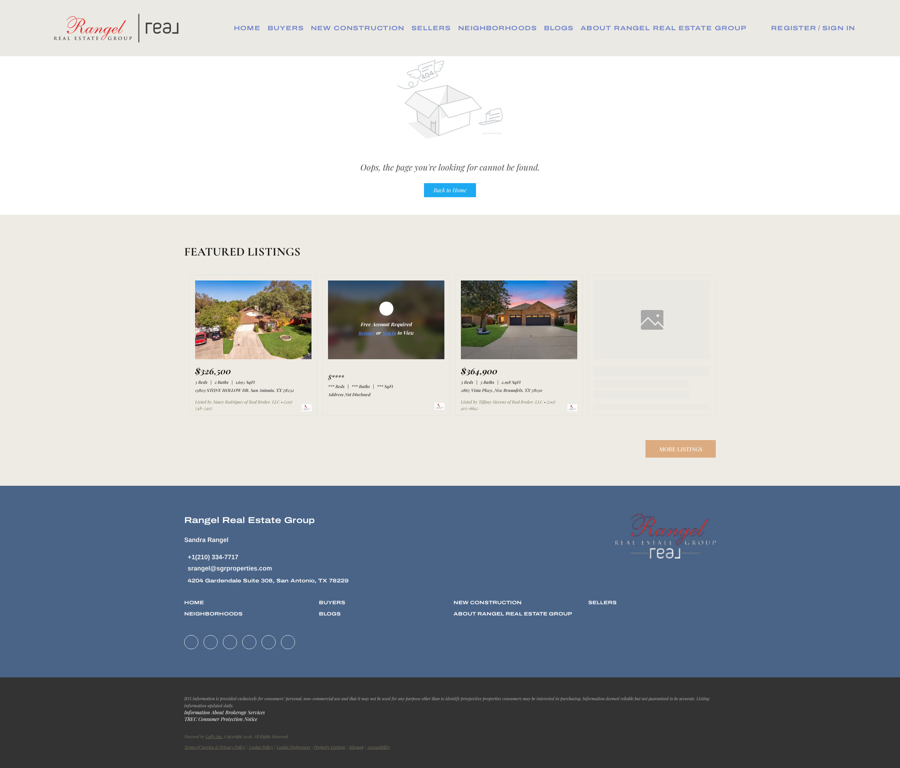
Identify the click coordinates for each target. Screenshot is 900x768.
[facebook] (191, 642)
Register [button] (793, 28)
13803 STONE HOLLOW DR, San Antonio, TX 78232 (244, 390)
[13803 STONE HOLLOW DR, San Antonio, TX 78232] (253, 357)
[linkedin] (211, 642)
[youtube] (269, 642)
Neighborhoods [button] (497, 28)
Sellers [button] (431, 28)
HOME (247, 28)
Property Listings (329, 747)
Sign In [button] (838, 28)
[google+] (288, 642)
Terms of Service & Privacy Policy (214, 747)
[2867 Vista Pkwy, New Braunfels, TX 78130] (519, 357)
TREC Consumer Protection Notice (220, 719)
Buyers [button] (286, 28)
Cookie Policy (261, 747)
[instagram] (249, 642)
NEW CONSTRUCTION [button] (357, 28)
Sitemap (356, 747)
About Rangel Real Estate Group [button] (663, 28)
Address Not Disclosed (349, 394)
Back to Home (450, 190)
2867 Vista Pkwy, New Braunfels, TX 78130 (501, 390)
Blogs (559, 28)
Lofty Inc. (214, 736)
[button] (118, 28)
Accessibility (378, 747)
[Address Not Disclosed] (386, 357)
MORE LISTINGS (680, 449)
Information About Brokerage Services (224, 712)
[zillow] (230, 642)
